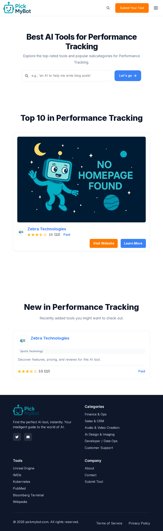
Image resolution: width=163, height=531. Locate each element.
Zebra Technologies (46, 229)
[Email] (28, 437)
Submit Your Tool (132, 8)
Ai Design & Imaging (99, 434)
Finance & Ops (96, 414)
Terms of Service (109, 523)
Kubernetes (21, 482)
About (89, 468)
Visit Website (103, 243)
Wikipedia (20, 502)
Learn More (133, 243)
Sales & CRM (94, 421)
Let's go (125, 76)
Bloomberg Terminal (28, 495)
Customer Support (99, 448)
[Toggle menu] (156, 8)
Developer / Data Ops (101, 441)
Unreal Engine (23, 468)
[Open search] (108, 8)
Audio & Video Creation (102, 428)
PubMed (19, 488)
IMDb (17, 475)
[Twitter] (17, 437)
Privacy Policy (139, 523)
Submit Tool (94, 482)
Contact (90, 475)
